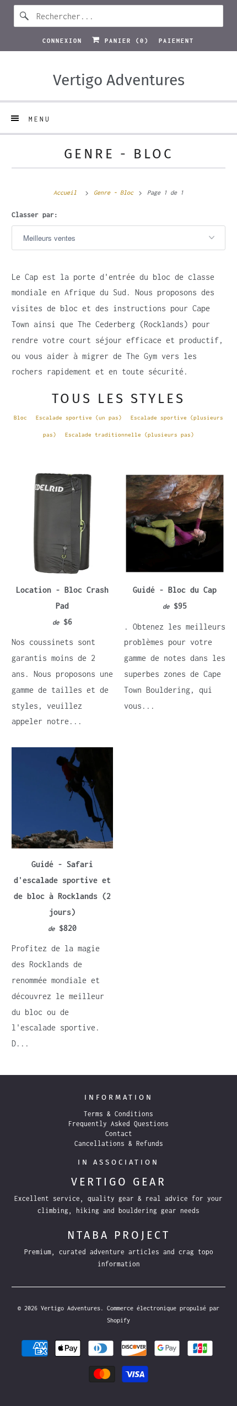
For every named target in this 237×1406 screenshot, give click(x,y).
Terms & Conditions (118, 1113)
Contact (118, 1133)
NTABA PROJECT (118, 1235)
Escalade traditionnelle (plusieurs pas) (129, 435)
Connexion (62, 40)
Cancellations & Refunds (118, 1143)
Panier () (124, 40)
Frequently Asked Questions (118, 1123)
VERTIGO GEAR (118, 1182)
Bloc (20, 418)
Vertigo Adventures (70, 1308)
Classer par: (35, 215)
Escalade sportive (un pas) (79, 418)
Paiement (176, 40)
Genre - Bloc (118, 154)
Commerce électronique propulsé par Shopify (163, 1314)
